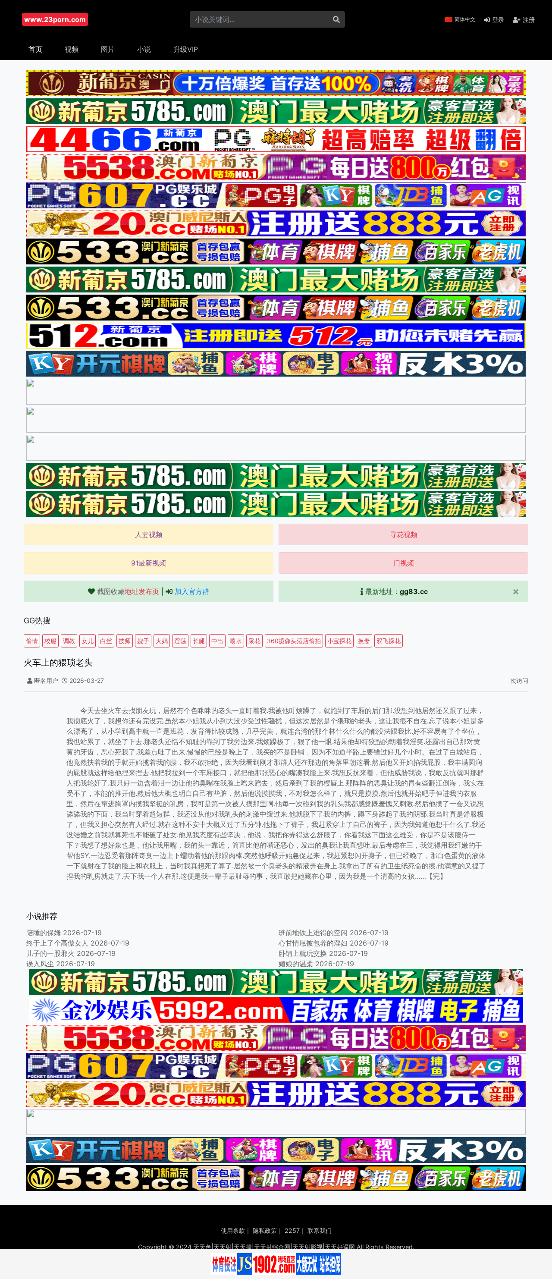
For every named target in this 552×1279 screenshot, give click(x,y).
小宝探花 (339, 640)
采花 (254, 640)
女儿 (88, 640)
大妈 (162, 640)
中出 (217, 640)
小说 (144, 49)
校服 (50, 640)
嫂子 (143, 640)
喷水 (236, 640)
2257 (292, 1230)
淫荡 (180, 640)
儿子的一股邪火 (50, 953)
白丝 (106, 640)
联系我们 (319, 1230)
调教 (69, 640)
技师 (125, 640)
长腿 (199, 640)
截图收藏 (128, 591)
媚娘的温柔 (296, 963)
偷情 (32, 640)
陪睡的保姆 (43, 932)
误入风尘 (40, 963)
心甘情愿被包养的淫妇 (313, 943)
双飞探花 (388, 640)
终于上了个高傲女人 (57, 943)
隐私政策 (265, 1230)
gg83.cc (414, 591)
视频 (71, 49)
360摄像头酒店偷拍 (294, 640)
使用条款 (233, 1230)
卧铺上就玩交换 (303, 953)
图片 (108, 49)
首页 (35, 49)
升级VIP (185, 49)
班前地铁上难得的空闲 (313, 932)
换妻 (364, 640)
